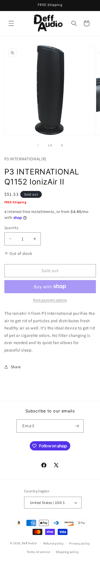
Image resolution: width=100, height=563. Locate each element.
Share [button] (16, 366)
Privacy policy (79, 543)
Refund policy (53, 543)
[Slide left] (38, 145)
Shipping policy (67, 552)
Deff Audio (29, 543)
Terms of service (38, 552)
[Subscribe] (77, 426)
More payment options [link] (50, 300)
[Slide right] (61, 145)
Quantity (11, 227)
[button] (11, 23)
